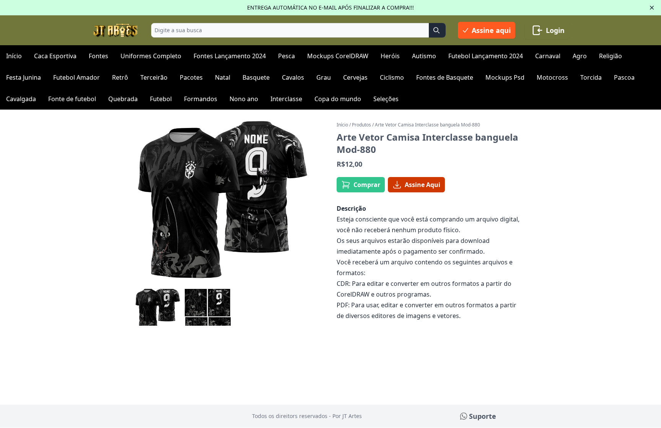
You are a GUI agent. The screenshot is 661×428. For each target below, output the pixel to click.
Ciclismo (392, 77)
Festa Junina (23, 77)
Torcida (591, 77)
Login (555, 30)
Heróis (390, 56)
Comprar (366, 184)
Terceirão (154, 77)
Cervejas (355, 77)
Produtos (361, 124)
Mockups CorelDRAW (337, 56)
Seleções (386, 99)
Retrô (120, 77)
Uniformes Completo (150, 56)
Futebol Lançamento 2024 (485, 56)
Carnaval (547, 56)
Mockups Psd (504, 77)
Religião (610, 56)
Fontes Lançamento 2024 (230, 56)
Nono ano (244, 99)
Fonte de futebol (72, 99)
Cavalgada (21, 99)
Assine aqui (491, 30)
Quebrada (123, 99)
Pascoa (624, 77)
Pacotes (191, 77)
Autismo (424, 56)
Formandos (200, 99)
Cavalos (293, 77)
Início (14, 56)
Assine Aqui (422, 184)
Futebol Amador (76, 77)
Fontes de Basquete (444, 77)
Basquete (256, 77)
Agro (580, 56)
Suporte (482, 416)
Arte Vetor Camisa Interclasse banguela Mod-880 (427, 124)
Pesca (286, 56)
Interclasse (286, 99)
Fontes (98, 56)
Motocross (552, 77)
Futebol (161, 99)
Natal (222, 77)
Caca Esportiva (55, 56)
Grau (323, 77)
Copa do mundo (337, 99)
